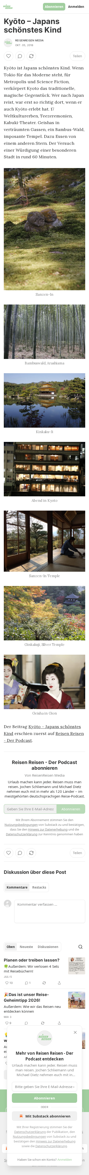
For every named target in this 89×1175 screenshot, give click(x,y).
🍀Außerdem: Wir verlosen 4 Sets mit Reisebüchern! (31, 968)
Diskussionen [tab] (48, 947)
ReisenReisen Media (29, 40)
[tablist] (26, 887)
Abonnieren (54, 7)
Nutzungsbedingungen (29, 1136)
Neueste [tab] (26, 947)
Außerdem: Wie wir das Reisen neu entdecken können (32, 1009)
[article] (44, 971)
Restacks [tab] (39, 887)
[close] (75, 1032)
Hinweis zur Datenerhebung (55, 1141)
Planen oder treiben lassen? (32, 960)
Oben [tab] (11, 947)
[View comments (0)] (20, 56)
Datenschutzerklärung (30, 1132)
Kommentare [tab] (17, 887)
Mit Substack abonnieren (47, 1116)
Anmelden (76, 7)
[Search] (80, 947)
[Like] (8, 56)
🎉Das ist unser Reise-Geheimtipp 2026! (26, 997)
